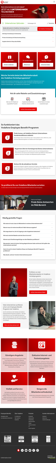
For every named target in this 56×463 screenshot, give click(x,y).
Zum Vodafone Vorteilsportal (45, 29)
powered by (50, 455)
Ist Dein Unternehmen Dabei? (38, 292)
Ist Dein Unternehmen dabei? (28, 109)
